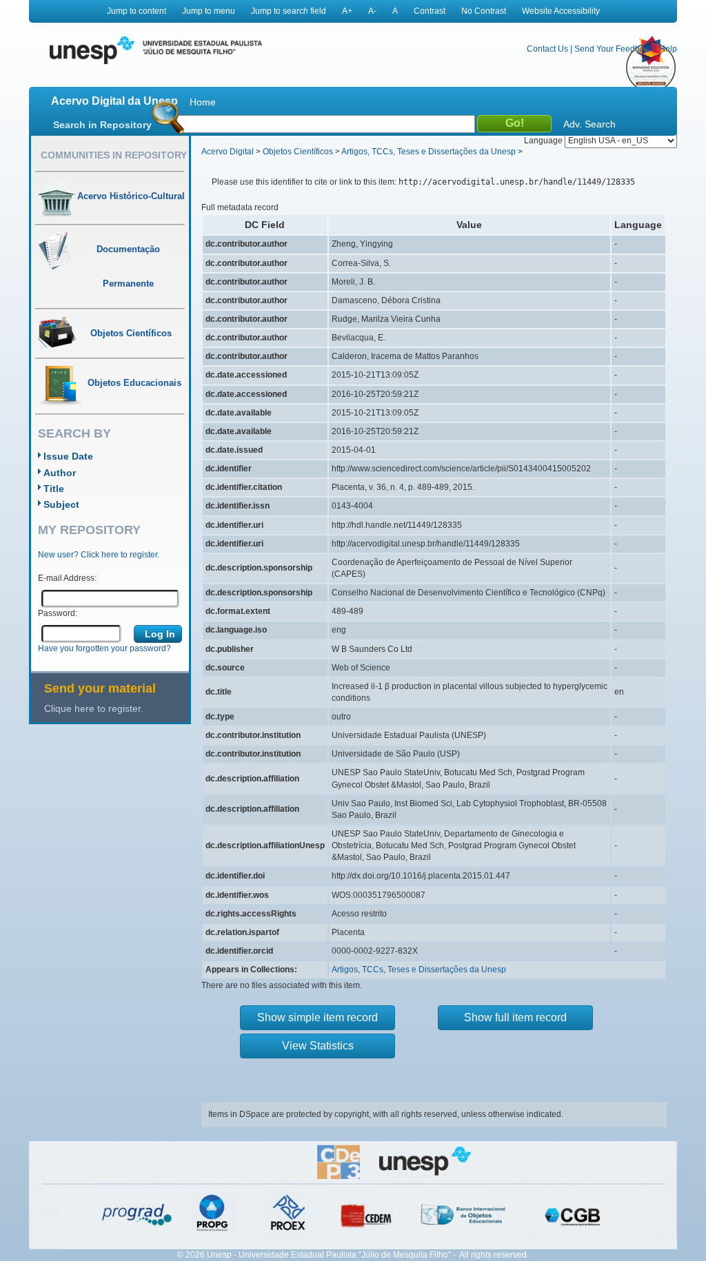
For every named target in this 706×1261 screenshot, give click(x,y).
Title (53, 488)
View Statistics (318, 1046)
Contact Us (547, 49)
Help (668, 49)
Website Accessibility (561, 11)
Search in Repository (102, 124)
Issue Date (68, 456)
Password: (57, 613)
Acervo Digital (227, 151)
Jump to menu (208, 11)
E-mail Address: (67, 578)
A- (372, 11)
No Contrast (483, 11)
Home (203, 101)
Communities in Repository (114, 155)
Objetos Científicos (298, 151)
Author (59, 472)
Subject (61, 504)
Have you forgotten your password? (104, 648)
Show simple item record (317, 1017)
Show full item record (515, 1017)
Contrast (429, 11)
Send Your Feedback (613, 49)
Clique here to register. (93, 708)
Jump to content (136, 11)
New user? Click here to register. (98, 555)
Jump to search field (288, 11)
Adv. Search (589, 124)
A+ (347, 11)
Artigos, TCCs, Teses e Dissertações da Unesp (428, 151)
